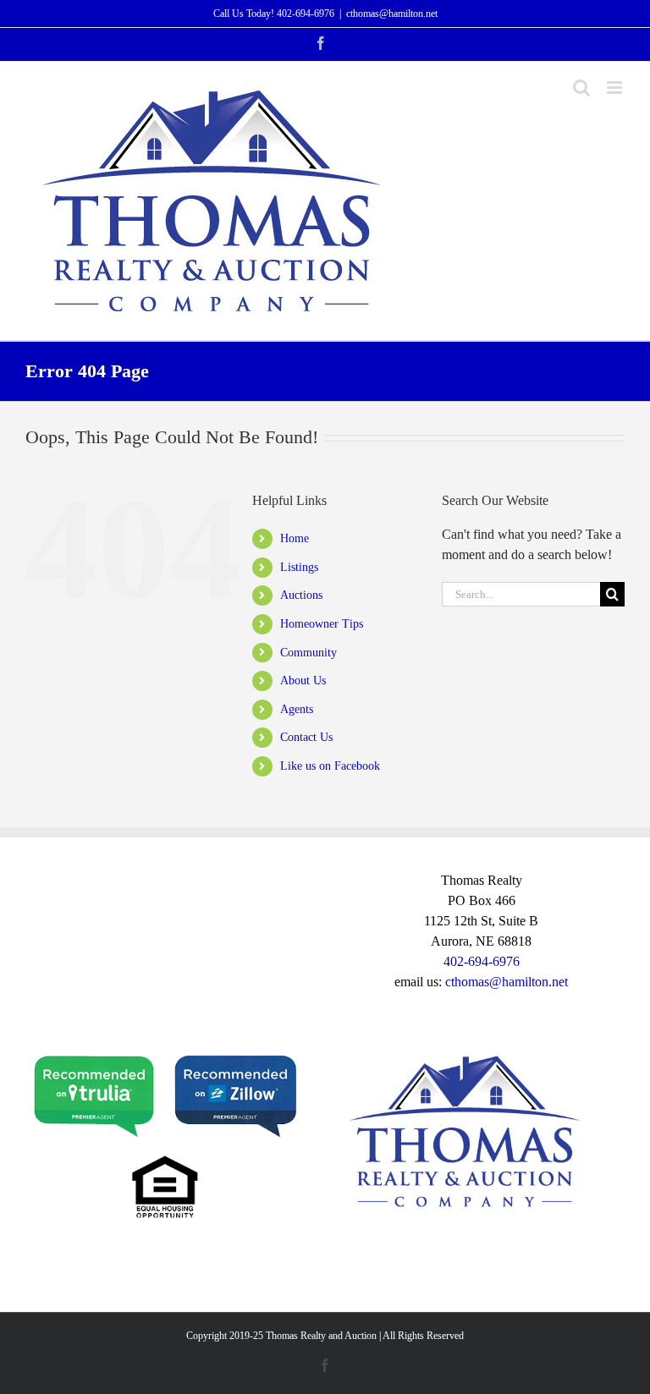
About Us (303, 680)
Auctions (301, 595)
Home (294, 538)
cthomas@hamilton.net (392, 13)
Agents (296, 709)
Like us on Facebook (330, 766)
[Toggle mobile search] (581, 87)
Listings (299, 567)
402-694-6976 (305, 13)
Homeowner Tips (321, 623)
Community (308, 652)
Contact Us (306, 737)
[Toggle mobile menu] (616, 87)
